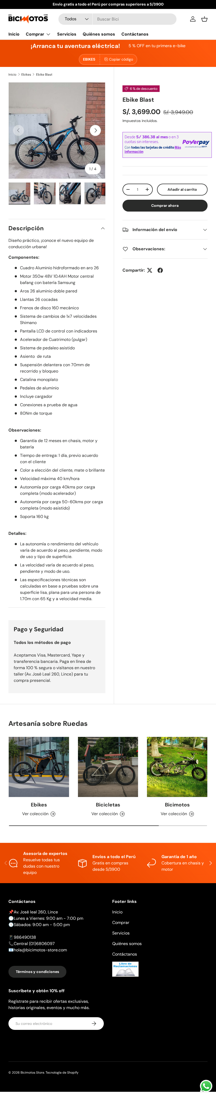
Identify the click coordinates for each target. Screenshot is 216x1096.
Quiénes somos (99, 34)
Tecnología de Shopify (62, 1072)
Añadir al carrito (182, 189)
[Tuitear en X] (149, 270)
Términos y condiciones (37, 971)
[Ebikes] (39, 767)
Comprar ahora (165, 205)
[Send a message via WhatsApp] (206, 1086)
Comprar (120, 922)
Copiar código (121, 59)
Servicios (66, 34)
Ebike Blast (44, 74)
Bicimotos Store (32, 1072)
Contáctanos (135, 34)
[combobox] (117, 19)
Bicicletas (108, 804)
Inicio (13, 34)
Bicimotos (177, 804)
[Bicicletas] (108, 767)
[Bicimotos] (177, 767)
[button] (204, 19)
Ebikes (26, 74)
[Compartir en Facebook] (160, 270)
